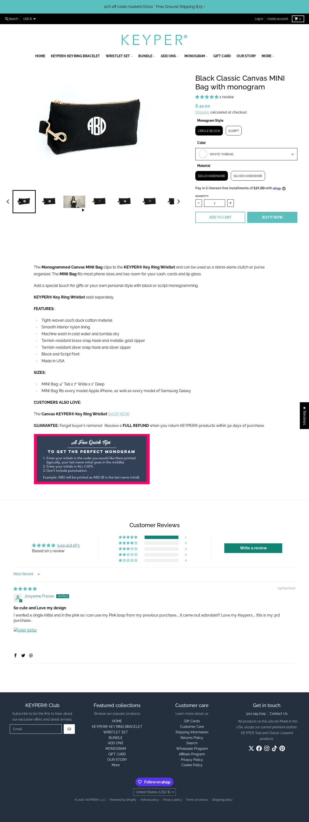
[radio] (209, 130)
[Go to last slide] (8, 201)
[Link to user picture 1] (25, 639)
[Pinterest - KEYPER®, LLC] (282, 748)
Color (201, 143)
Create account (277, 19)
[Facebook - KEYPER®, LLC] (259, 748)
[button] (207, 97)
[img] (25, 589)
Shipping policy (222, 799)
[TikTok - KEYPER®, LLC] (274, 748)
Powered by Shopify (123, 799)
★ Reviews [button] (304, 415)
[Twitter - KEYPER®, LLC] (251, 748)
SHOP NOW (119, 414)
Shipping (202, 112)
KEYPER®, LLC (95, 799)
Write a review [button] (253, 548)
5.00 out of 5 (68, 545)
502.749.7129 (256, 714)
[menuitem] (24, 201)
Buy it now (272, 217)
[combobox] (246, 154)
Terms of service (197, 799)
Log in (259, 19)
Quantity (202, 196)
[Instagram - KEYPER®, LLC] (267, 748)
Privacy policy (172, 799)
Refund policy (149, 799)
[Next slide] (178, 201)
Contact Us (279, 714)
